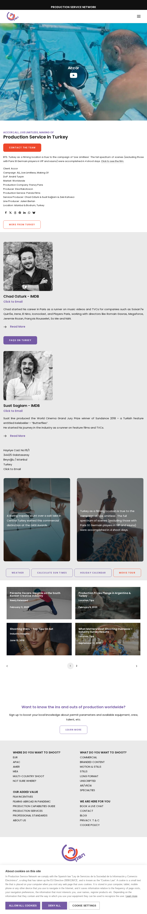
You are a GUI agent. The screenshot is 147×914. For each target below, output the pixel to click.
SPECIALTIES (87, 790)
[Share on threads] (15, 213)
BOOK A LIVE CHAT (91, 806)
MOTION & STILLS (90, 767)
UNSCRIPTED (88, 781)
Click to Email (13, 302)
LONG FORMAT (89, 776)
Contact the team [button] (22, 147)
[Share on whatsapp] (29, 213)
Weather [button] (18, 572)
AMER (16, 767)
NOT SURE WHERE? (24, 781)
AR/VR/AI (86, 785)
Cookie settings (84, 905)
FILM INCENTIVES (23, 796)
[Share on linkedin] (24, 213)
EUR (15, 757)
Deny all (54, 905)
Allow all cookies (23, 905)
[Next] (136, 667)
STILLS (83, 771)
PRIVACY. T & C (89, 820)
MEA (15, 771)
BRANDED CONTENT (92, 762)
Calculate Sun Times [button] (52, 572)
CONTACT (86, 811)
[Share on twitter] (10, 213)
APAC (16, 762)
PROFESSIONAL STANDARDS (30, 815)
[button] (139, 16)
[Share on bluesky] (34, 213)
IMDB (34, 296)
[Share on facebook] (6, 213)
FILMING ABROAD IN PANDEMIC (32, 801)
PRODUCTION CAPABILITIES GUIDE (34, 806)
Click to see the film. (112, 161)
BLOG (83, 815)
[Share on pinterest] (20, 213)
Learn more (131, 896)
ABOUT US (19, 820)
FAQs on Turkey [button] (20, 340)
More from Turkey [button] (22, 224)
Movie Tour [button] (127, 572)
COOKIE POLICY (90, 825)
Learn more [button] (73, 729)
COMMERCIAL (88, 757)
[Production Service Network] (12, 16)
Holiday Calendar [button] (93, 572)
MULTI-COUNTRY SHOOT (28, 776)
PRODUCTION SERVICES (28, 811)
